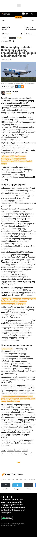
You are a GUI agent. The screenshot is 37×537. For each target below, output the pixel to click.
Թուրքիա (18, 450)
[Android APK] (7, 518)
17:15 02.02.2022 (6, 60)
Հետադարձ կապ (6, 513)
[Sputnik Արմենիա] (6, 15)
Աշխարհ (19, 480)
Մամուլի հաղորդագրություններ (11, 502)
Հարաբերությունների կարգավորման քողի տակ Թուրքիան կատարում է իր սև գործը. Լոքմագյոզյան (18, 398)
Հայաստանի (6, 348)
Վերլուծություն (29, 480)
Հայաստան (5, 454)
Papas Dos (10, 83)
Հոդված (8, 93)
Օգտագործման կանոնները (10, 499)
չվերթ (3, 450)
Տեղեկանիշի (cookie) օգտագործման (13, 510)
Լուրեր (4, 29)
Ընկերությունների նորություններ (12, 505)
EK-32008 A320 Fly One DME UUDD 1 (24, 83)
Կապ (21, 499)
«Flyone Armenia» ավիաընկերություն (21, 454)
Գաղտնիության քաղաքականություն (13, 507)
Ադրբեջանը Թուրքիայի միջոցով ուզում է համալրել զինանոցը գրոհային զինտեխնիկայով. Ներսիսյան (18, 301)
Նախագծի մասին (7, 497)
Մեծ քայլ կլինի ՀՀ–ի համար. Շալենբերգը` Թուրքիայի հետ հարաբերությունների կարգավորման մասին (16, 160)
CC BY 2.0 (4, 83)
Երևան (25, 450)
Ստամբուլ (10, 450)
